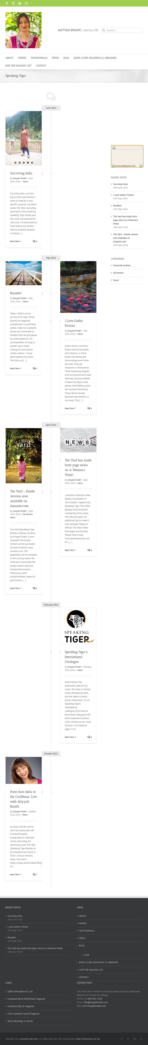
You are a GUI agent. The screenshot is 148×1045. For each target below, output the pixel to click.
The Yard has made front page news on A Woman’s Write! (125, 220)
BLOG (82, 945)
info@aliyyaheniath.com (96, 1002)
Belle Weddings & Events (20, 1021)
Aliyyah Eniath (20, 178)
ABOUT (82, 915)
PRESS (82, 938)
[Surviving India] (24, 138)
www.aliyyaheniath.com (94, 1005)
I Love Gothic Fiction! (123, 195)
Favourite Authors (121, 265)
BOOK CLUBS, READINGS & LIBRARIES (98, 962)
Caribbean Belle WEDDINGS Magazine (26, 998)
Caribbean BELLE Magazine (21, 1006)
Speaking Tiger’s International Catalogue (76, 657)
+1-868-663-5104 (93, 998)
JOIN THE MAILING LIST (91, 969)
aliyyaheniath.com (29, 1038)
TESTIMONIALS (87, 930)
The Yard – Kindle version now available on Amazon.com (125, 238)
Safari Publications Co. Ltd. (20, 991)
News (25, 181)
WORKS (83, 923)
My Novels (27, 514)
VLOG (86, 955)
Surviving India (21, 173)
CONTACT (84, 977)
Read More (14, 241)
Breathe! (16, 293)
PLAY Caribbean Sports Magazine (24, 1013)
